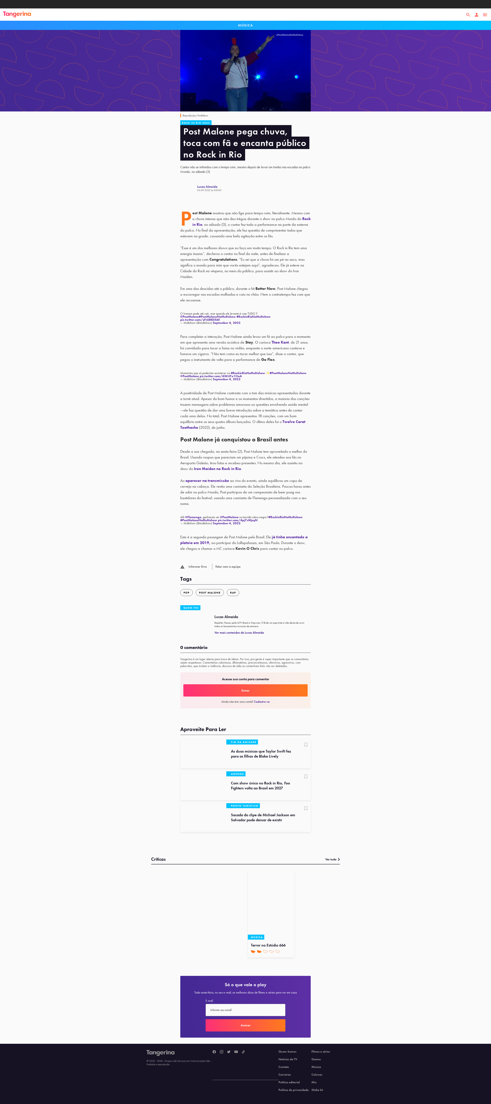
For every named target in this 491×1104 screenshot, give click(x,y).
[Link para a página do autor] (188, 188)
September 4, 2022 (227, 323)
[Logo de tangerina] (17, 15)
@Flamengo (193, 517)
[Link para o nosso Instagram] (221, 1052)
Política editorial (289, 1082)
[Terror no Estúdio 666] (271, 905)
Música (316, 1067)
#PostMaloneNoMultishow (217, 317)
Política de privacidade (293, 1090)
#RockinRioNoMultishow (253, 317)
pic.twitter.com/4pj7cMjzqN (238, 520)
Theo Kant (280, 342)
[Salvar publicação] (306, 745)
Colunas (316, 1074)
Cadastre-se (262, 702)
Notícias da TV (287, 1059)
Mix (314, 1082)
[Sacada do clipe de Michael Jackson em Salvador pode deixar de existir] (203, 817)
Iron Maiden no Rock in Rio (217, 468)
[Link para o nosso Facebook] (214, 1052)
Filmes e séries (320, 1051)
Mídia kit (317, 1090)
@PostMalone (189, 317)
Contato (283, 1067)
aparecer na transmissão (207, 480)
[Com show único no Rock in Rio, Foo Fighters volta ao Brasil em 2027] (203, 785)
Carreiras (284, 1074)
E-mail (209, 1000)
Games (316, 1059)
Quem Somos (287, 1051)
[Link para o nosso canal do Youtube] (236, 1052)
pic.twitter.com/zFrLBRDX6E (200, 320)
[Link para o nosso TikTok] (243, 1052)
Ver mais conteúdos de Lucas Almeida (239, 633)
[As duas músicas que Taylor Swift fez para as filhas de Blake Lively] (203, 754)
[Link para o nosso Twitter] (229, 1052)
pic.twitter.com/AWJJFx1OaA (221, 376)
